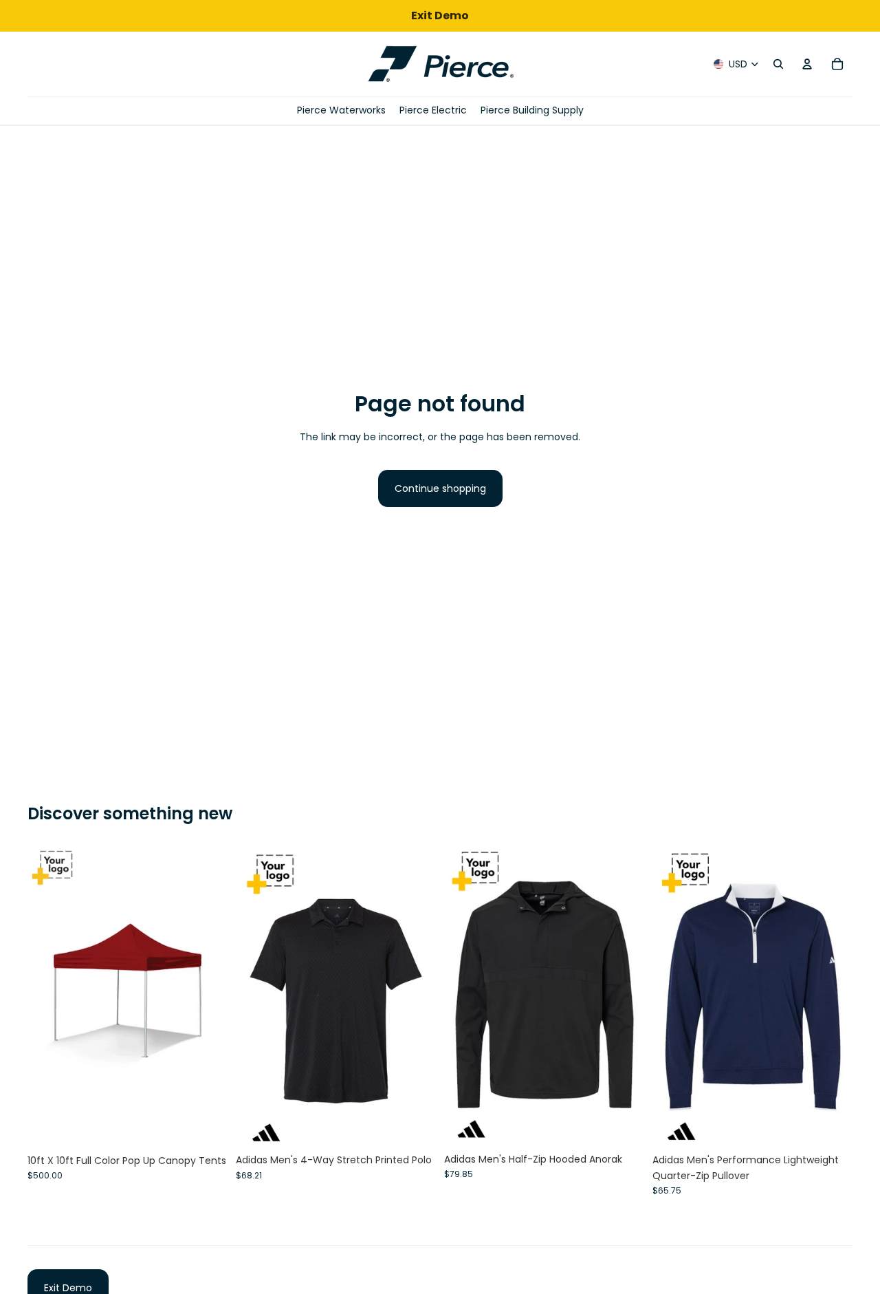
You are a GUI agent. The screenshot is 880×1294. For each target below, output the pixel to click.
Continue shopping (440, 488)
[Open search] (778, 64)
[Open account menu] (807, 64)
